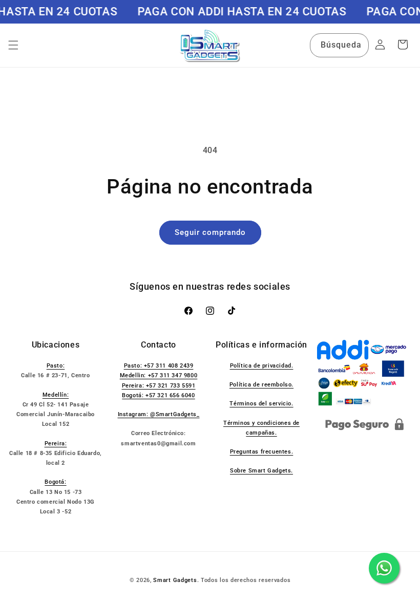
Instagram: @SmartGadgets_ (159, 414)
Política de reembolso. (261, 384)
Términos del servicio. (261, 403)
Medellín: (56, 395)
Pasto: (56, 365)
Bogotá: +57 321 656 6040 (158, 395)
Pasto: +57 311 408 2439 (159, 365)
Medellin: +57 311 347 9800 (159, 375)
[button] (13, 45)
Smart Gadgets (175, 580)
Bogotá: (55, 482)
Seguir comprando (210, 232)
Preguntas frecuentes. (261, 451)
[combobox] (339, 45)
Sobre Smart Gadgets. (261, 470)
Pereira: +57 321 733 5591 (159, 385)
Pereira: (56, 443)
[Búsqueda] (357, 45)
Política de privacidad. (261, 365)
